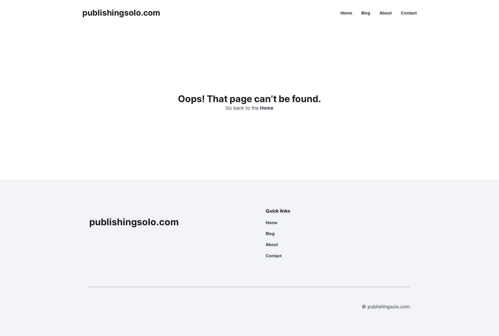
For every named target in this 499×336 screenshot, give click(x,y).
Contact (409, 12)
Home (346, 12)
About (385, 12)
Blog (365, 12)
